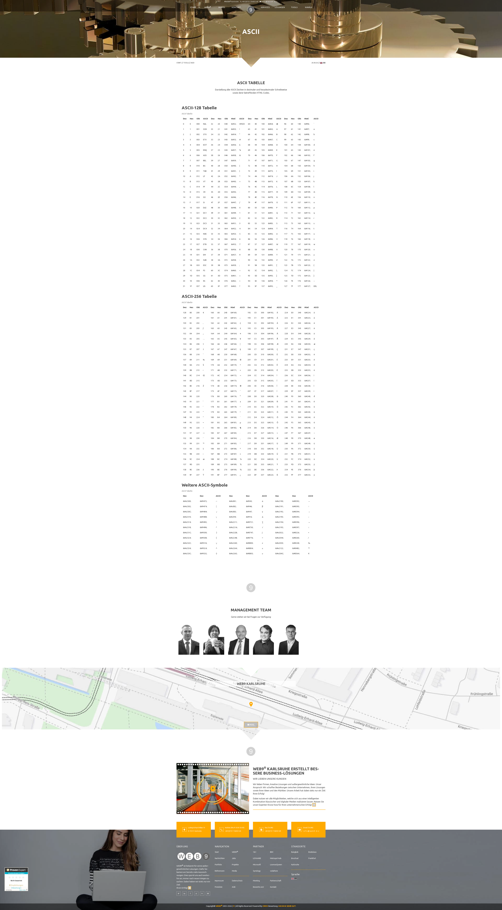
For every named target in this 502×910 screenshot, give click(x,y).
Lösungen (280, 7)
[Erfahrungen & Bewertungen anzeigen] (16, 879)
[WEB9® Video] (212, 788)
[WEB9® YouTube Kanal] (196, 893)
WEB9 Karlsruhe (232, 1)
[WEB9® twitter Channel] (178, 893)
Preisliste (218, 887)
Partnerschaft (275, 881)
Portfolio (218, 865)
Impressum (219, 881)
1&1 (254, 852)
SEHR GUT (291, 906)
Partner (258, 846)
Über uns (182, 846)
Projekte (235, 865)
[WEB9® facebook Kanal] (190, 893)
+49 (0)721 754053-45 (250, 1)
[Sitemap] (234, 906)
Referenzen (219, 871)
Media (234, 871)
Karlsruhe (295, 865)
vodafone (274, 871)
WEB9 (207, 7)
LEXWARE (257, 858)
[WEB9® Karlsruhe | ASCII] (251, 587)
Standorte (298, 846)
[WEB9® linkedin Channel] (184, 893)
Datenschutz (237, 881)
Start (193, 7)
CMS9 (265, 906)
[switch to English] (321, 63)
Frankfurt (312, 858)
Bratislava (312, 852)
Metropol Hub (275, 858)
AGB (233, 887)
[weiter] (314, 804)
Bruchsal (294, 858)
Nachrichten (220, 858)
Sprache (295, 874)
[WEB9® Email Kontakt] (208, 893)
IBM (271, 852)
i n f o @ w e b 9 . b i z (269, 1)
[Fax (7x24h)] (261, 830)
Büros (222, 7)
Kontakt (236, 7)
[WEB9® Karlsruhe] (193, 856)
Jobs (234, 858)
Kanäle (309, 7)
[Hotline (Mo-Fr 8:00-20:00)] (221, 830)
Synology (257, 871)
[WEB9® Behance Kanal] (202, 893)
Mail (252, 725)
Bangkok (294, 852)
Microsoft (257, 865)
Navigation (222, 846)
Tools (294, 7)
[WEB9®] (251, 7)
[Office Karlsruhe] (184, 830)
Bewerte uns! (258, 887)
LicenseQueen (276, 865)
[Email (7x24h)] (300, 830)
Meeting (256, 881)
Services (265, 7)
